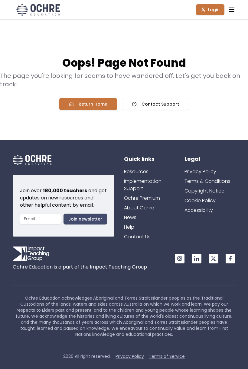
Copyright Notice (204, 190)
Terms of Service (167, 356)
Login (214, 10)
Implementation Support (143, 185)
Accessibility (198, 210)
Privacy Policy (200, 171)
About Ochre (139, 207)
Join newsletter (85, 219)
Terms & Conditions (207, 181)
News (130, 217)
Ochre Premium (142, 198)
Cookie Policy (200, 200)
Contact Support (160, 104)
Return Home (93, 104)
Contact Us (137, 236)
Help (129, 227)
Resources (136, 171)
